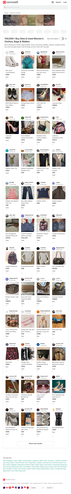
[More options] (6, 79)
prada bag (57, 464)
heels (32, 464)
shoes (37, 464)
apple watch (6, 470)
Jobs (31, 483)
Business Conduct (57, 483)
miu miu (5, 466)
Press (18, 483)
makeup (39, 462)
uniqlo (15, 468)
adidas (42, 466)
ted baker (63, 466)
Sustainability (24, 483)
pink (24, 470)
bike (21, 466)
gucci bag (6, 462)
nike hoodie (35, 466)
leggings (14, 464)
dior (26, 462)
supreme (35, 460)
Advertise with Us (37, 483)
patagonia (10, 460)
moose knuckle (19, 462)
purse (29, 468)
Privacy (50, 483)
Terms (45, 483)
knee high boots (13, 466)
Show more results (35, 443)
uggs (19, 460)
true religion (27, 466)
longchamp (32, 462)
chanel (58, 460)
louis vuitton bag (17, 470)
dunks (8, 464)
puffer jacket (45, 468)
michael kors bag (60, 468)
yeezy (12, 462)
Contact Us (13, 483)
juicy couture (49, 466)
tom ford (56, 466)
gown (41, 464)
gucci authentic (7, 468)
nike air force (22, 468)
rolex (45, 460)
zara (4, 460)
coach (52, 468)
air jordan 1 (51, 460)
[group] (35, 20)
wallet (41, 460)
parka (34, 468)
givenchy (64, 464)
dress (38, 468)
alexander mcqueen (24, 464)
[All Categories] (53, 2)
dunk (15, 460)
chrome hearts (27, 460)
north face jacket (58, 462)
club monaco (48, 464)
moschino (64, 460)
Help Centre (6, 483)
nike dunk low (47, 462)
